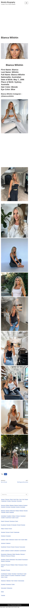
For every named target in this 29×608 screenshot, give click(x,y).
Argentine (3, 507)
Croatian (3, 517)
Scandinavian (4, 573)
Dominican (12, 521)
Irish (19, 539)
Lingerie (12, 550)
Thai (12, 580)
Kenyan (8, 546)
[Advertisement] (14, 21)
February (7, 499)
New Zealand (19, 559)
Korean (12, 546)
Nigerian (3, 561)
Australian (13, 507)
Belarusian (12, 510)
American (3, 505)
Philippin (12, 564)
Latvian (2, 550)
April (15, 499)
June (20, 499)
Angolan (25, 505)
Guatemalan (16, 532)
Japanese (8, 543)
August (26, 499)
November (14, 501)
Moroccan (8, 555)
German (8, 532)
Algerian (16, 505)
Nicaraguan (24, 559)
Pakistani (3, 564)
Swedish (23, 575)
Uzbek (13, 584)
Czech (17, 517)
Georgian (3, 532)
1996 (5, 474)
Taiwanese (3, 580)
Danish (2, 521)
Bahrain (7, 510)
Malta (14, 554)
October (9, 501)
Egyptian (9, 524)
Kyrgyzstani (22, 546)
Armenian (8, 507)
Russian (8, 570)
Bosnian (26, 510)
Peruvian (8, 564)
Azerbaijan (22, 507)
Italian (26, 539)
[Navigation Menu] (26, 3)
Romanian (3, 570)
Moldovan (3, 555)
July (23, 499)
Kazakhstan (3, 546)
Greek (11, 532)
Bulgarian (12, 512)
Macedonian (3, 554)
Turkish (15, 580)
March (11, 499)
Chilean (13, 516)
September (4, 501)
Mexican (22, 554)
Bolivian (21, 510)
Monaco (13, 555)
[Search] (26, 494)
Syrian (6, 577)
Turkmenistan (21, 580)
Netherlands (12, 559)
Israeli (22, 539)
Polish (16, 564)
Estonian (23, 524)
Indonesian (11, 539)
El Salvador (14, 524)
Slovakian (14, 573)
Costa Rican (8, 517)
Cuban (13, 517)
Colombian (22, 516)
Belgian (17, 510)
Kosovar (17, 546)
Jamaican (3, 543)
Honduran (3, 535)
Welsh (2, 591)
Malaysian (9, 554)
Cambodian (3, 516)
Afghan (7, 505)
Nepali (7, 559)
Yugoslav (3, 595)
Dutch (16, 521)
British (7, 512)
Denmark (7, 521)
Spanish (7, 575)
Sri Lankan (11, 575)
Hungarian (8, 535)
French (10, 528)
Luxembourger (23, 550)
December (19, 501)
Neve (9, 605)
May (17, 499)
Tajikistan (8, 580)
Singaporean (17, 575)
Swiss (2, 577)
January (3, 499)
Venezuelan (3, 588)
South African (20, 573)
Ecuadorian (3, 524)
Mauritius (18, 554)
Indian (7, 539)
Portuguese (21, 564)
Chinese (18, 516)
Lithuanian (16, 550)
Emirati (18, 524)
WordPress (18, 605)
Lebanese (7, 550)
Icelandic (3, 539)
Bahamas (3, 510)
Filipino (2, 528)
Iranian (16, 539)
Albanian (12, 505)
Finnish (6, 528)
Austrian (18, 507)
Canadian (9, 516)
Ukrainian (3, 584)
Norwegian (7, 561)
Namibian (3, 559)
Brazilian (3, 512)
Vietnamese (9, 588)
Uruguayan (8, 584)
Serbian (9, 573)
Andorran (21, 505)
